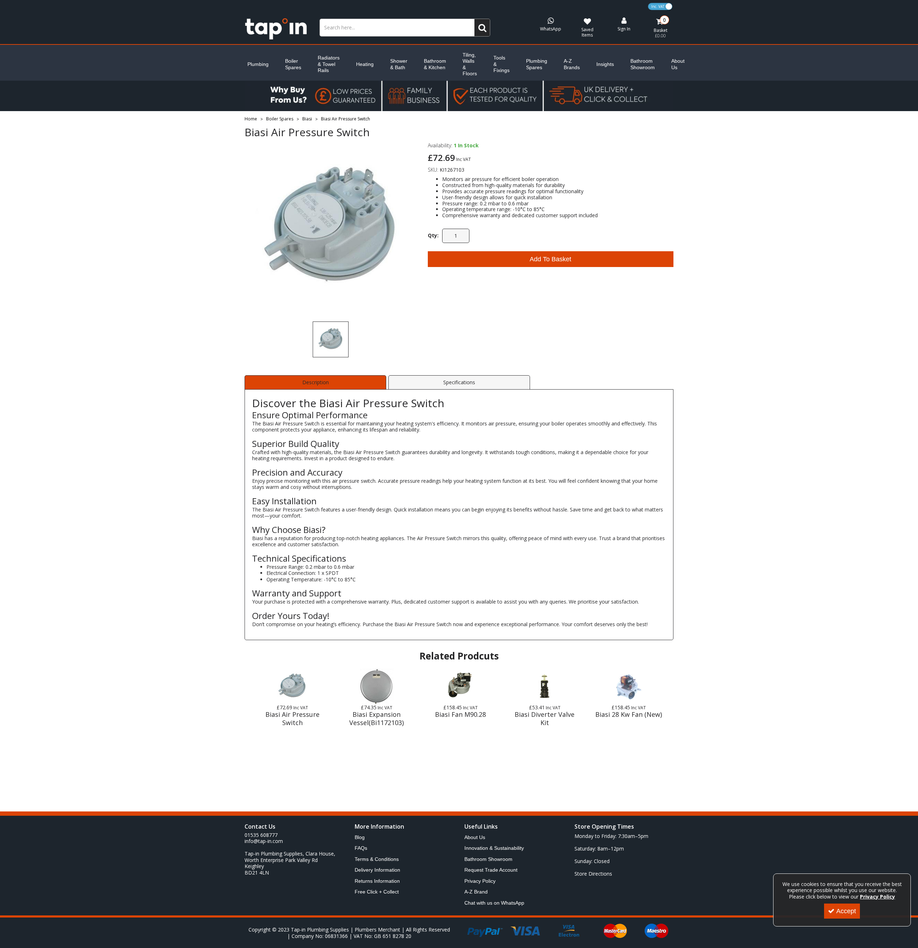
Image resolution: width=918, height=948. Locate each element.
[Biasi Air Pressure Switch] (292, 686)
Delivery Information (377, 870)
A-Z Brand (476, 892)
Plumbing (258, 64)
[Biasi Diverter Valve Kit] (545, 686)
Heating (365, 64)
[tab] (315, 382)
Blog (360, 837)
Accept (846, 911)
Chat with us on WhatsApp (494, 903)
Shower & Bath (398, 64)
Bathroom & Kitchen (435, 64)
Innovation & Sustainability (494, 848)
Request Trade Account (490, 870)
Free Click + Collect (377, 892)
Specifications (459, 382)
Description (315, 382)
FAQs (361, 848)
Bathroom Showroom (642, 64)
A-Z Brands (572, 64)
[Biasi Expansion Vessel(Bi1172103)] (376, 686)
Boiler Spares (293, 64)
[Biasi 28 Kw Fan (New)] (629, 686)
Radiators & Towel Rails (329, 64)
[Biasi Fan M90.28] (460, 686)
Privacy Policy (480, 881)
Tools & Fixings (501, 64)
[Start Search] (482, 28)
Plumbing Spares (536, 64)
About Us (678, 64)
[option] (331, 228)
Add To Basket (550, 259)
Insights (605, 64)
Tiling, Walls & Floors (470, 64)
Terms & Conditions (377, 859)
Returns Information (377, 881)
